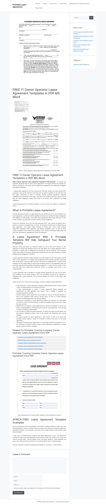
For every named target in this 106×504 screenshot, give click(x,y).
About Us (37, 3)
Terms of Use (53, 3)
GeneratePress (65, 501)
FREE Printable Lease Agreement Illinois (29, 340)
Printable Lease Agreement (19, 6)
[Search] (91, 17)
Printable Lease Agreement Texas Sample (30, 349)
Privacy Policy (39, 8)
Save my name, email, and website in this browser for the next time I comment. (37, 488)
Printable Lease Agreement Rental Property (30, 346)
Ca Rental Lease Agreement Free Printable (30, 337)
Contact (45, 3)
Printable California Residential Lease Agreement (32, 343)
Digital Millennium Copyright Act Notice (79, 3)
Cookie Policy (63, 3)
